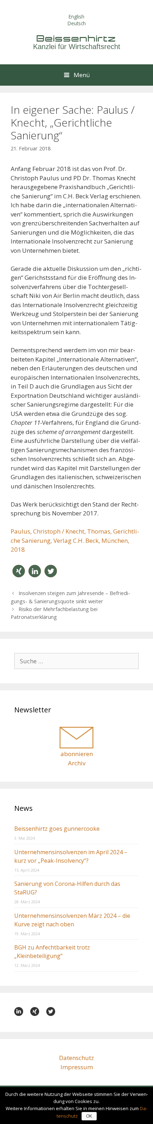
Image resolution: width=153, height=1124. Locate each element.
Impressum (76, 1067)
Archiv (76, 763)
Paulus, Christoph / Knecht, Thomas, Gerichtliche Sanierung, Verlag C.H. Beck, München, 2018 (75, 540)
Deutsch (77, 23)
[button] (18, 571)
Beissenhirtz (76, 38)
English (76, 16)
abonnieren (76, 754)
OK (89, 1116)
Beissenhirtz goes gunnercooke (57, 829)
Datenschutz (76, 1058)
